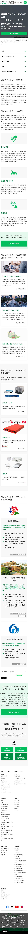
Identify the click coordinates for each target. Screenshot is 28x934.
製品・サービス (5, 772)
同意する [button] (5, 931)
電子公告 (16, 852)
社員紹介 (3, 893)
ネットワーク (4, 776)
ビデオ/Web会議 (4, 816)
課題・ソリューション (8, 56)
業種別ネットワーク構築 (19, 784)
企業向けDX (17, 776)
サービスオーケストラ (6, 792)
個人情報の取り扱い (18, 870)
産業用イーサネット (5, 814)
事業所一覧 (16, 856)
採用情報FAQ (4, 899)
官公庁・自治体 (4, 804)
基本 (3, 51)
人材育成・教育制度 (5, 895)
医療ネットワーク (18, 780)
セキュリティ (4, 782)
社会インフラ (17, 782)
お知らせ (3, 854)
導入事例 (3, 798)
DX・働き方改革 (4, 832)
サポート (16, 874)
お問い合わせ (15, 33)
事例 (3, 66)
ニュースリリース (5, 848)
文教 (2, 802)
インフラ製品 (5, 61)
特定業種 (16, 810)
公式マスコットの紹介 (19, 880)
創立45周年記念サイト (19, 878)
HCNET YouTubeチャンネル (20, 864)
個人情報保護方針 (18, 868)
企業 (2, 800)
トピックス (4, 846)
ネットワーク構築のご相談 (9, 71)
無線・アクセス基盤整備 (6, 830)
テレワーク (16, 802)
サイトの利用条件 (18, 876)
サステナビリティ (18, 866)
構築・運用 (16, 806)
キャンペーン (4, 852)
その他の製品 (4, 790)
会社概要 (16, 850)
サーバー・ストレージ (6, 818)
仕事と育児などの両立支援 (20, 872)
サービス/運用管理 (5, 788)
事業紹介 (3, 891)
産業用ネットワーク (5, 786)
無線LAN (3, 778)
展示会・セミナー (5, 850)
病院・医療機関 (4, 806)
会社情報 (16, 846)
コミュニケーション (5, 784)
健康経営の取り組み (18, 854)
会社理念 (16, 848)
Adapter (3, 774)
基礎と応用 (16, 804)
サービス (3, 820)
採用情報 (3, 889)
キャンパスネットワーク (19, 778)
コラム (16, 798)
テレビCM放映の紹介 (19, 882)
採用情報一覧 (17, 858)
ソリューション (18, 772)
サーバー (3, 780)
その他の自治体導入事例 (8, 671)
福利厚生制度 (4, 897)
